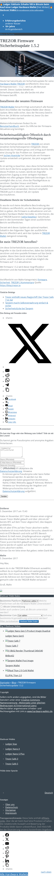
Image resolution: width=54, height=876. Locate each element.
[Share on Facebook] (7, 836)
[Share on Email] (7, 371)
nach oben (46, 872)
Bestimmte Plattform (10, 600)
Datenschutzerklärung (11, 471)
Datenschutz (11, 807)
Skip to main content (10, 1)
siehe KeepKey (29, 216)
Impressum (11, 813)
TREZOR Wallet (7, 106)
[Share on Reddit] (7, 376)
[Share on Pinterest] (7, 857)
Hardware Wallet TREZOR (12, 83)
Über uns (10, 804)
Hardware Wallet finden (29, 621)
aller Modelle (14, 16)
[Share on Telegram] (7, 386)
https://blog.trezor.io (10, 285)
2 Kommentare (26, 282)
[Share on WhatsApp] (7, 381)
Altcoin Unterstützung (14, 606)
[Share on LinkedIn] (7, 861)
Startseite (5, 682)
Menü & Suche (7, 34)
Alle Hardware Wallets (14, 874)
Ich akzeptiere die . (16, 470)
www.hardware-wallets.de (39, 711)
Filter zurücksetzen (9, 621)
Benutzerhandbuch (9, 126)
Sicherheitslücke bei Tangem (19, 308)
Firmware (42, 279)
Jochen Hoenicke (12, 155)
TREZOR (35, 144)
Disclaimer (10, 810)
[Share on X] (29, 366)
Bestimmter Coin (8, 615)
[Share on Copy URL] (7, 391)
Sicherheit (5, 282)
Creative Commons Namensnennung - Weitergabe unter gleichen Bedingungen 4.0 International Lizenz (22, 702)
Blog (14, 682)
